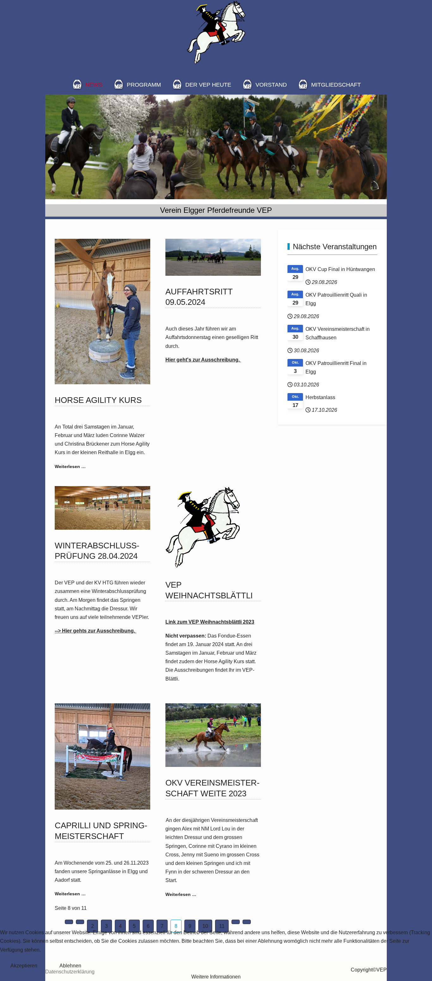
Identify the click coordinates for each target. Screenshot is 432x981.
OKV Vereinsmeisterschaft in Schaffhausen (337, 333)
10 (205, 926)
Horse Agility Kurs (98, 400)
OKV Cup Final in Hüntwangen (340, 269)
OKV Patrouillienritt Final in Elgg (336, 367)
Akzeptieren (23, 965)
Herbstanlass (320, 397)
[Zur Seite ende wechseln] (247, 922)
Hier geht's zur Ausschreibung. (203, 359)
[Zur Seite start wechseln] (69, 922)
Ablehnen (70, 965)
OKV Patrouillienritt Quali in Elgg (336, 299)
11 (222, 926)
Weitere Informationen (216, 976)
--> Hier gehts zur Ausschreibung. (95, 630)
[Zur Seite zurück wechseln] (80, 922)
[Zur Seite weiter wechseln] (235, 922)
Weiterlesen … (70, 466)
